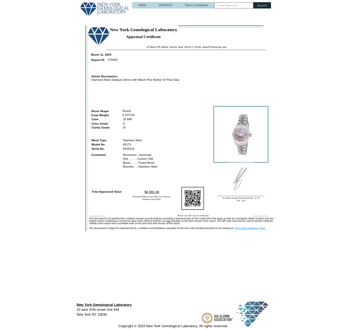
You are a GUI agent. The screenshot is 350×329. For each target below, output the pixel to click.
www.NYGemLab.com (214, 47)
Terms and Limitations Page (250, 228)
